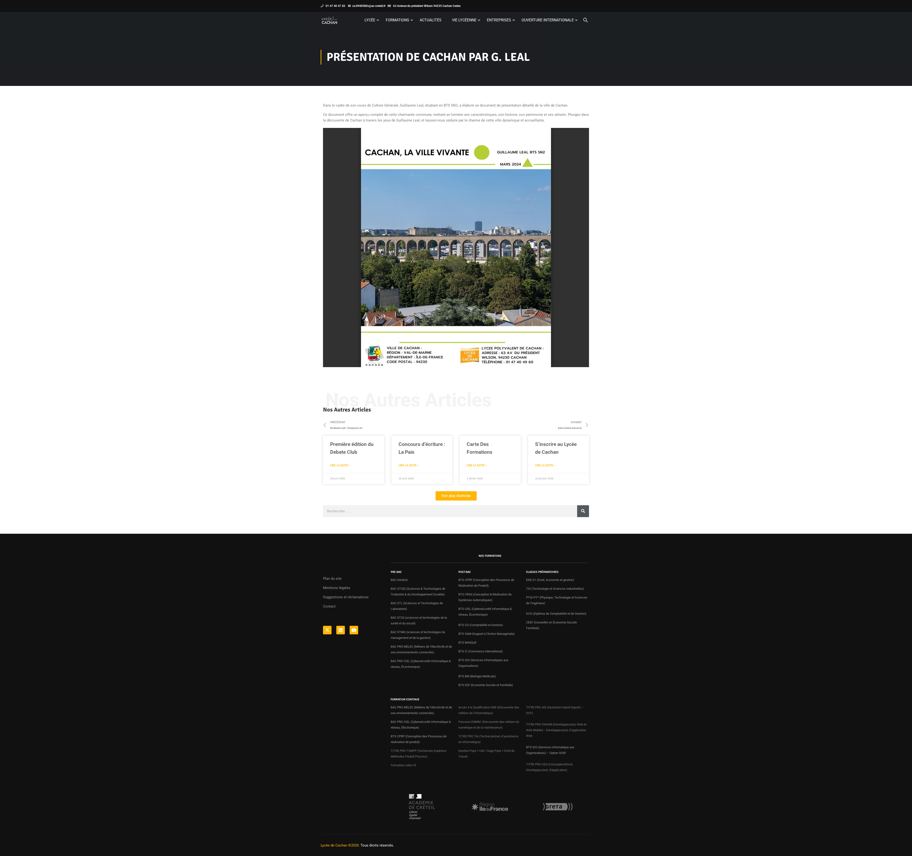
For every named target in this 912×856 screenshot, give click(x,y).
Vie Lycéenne (464, 20)
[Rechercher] (583, 511)
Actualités (431, 20)
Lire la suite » (340, 465)
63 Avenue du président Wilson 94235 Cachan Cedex (426, 6)
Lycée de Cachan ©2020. (340, 845)
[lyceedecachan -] (329, 20)
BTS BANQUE (467, 642)
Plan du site (332, 578)
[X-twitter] (327, 630)
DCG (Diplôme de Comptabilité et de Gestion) (556, 613)
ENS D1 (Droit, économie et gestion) (550, 580)
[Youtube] (354, 630)
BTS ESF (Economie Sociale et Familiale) (485, 685)
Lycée (370, 20)
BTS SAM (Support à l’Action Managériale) (486, 634)
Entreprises (499, 20)
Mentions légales (336, 588)
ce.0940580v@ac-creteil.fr (368, 6)
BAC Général (399, 580)
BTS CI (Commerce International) (480, 651)
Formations (397, 20)
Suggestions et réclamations (346, 597)
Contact (329, 606)
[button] (456, 496)
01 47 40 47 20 (335, 6)
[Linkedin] (340, 630)
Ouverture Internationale (548, 20)
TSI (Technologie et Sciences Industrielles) (555, 588)
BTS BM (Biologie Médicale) (477, 676)
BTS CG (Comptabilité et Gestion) (480, 625)
